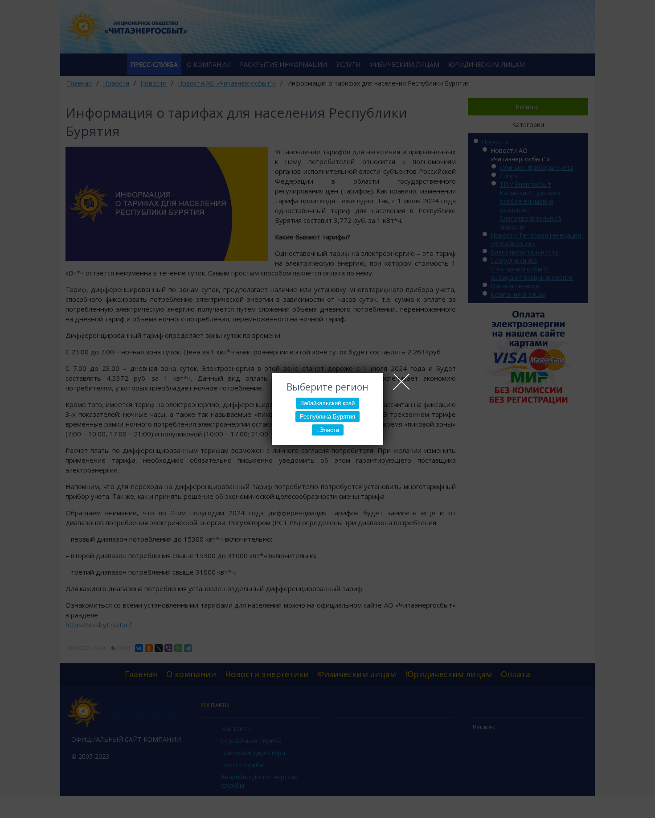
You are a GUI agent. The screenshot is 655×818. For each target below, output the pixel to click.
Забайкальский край (327, 403)
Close (401, 381)
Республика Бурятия (327, 416)
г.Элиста (327, 430)
